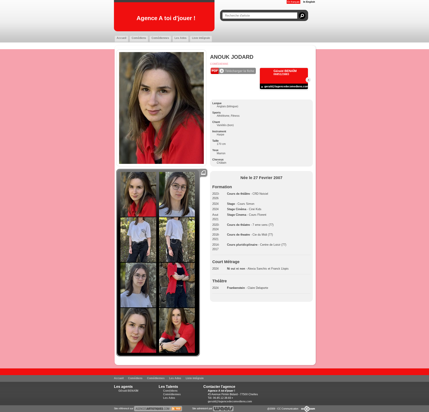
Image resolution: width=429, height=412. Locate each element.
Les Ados (181, 38)
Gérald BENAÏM (128, 390)
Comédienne (219, 63)
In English (309, 1)
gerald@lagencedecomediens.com (286, 86)
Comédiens (139, 38)
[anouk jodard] (158, 408)
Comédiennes (160, 38)
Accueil (121, 38)
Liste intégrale (201, 38)
